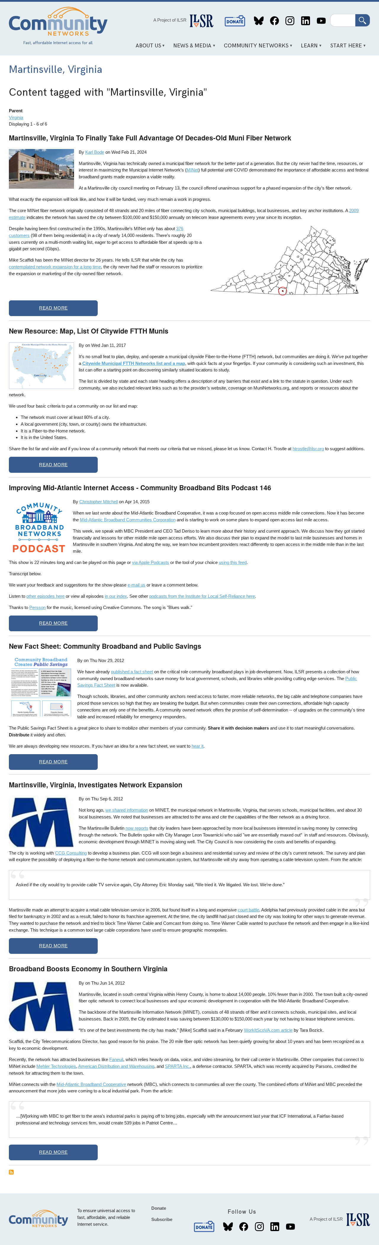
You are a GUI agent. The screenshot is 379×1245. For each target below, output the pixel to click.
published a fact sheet (132, 671)
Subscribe (161, 1219)
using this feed (233, 562)
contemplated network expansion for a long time (55, 266)
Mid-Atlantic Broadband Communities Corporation (128, 519)
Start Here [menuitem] (344, 48)
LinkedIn (305, 21)
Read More (53, 307)
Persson (37, 607)
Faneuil (116, 1059)
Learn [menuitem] (307, 48)
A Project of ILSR (170, 20)
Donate (235, 21)
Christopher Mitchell (98, 501)
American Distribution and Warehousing (116, 1066)
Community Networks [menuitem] (254, 48)
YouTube (321, 21)
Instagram (290, 21)
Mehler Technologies (56, 1066)
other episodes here (45, 596)
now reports (137, 828)
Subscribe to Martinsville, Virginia (11, 1172)
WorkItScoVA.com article (268, 1030)
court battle (248, 909)
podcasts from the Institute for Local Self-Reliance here (202, 596)
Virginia (16, 117)
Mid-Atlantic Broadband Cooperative (91, 1084)
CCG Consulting (71, 852)
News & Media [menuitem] (190, 48)
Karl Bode (94, 152)
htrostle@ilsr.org (308, 448)
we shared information (126, 810)
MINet (192, 169)
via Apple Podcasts (150, 562)
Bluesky (259, 21)
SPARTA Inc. (177, 1066)
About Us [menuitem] (146, 48)
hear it (197, 746)
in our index (116, 596)
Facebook (274, 21)
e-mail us (136, 584)
